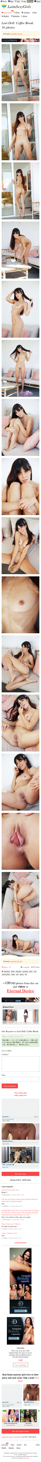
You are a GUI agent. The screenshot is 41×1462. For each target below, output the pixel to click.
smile (13, 974)
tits (26, 974)
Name (3, 1075)
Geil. (3, 1236)
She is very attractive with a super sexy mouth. (16, 1217)
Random (16, 16)
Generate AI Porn (15, 1180)
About (25, 16)
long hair (18, 971)
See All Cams (20, 1174)
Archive (27, 12)
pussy (30, 971)
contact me (26, 1458)
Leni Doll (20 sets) (16, 34)
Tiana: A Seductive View (9, 1233)
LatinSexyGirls (19, 6)
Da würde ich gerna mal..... (10, 1226)
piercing (25, 971)
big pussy (7, 971)
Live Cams (8, 12)
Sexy (3, 1204)
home (13, 971)
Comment (5, 1054)
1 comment (26, 967)
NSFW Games (26, 1180)
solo (17, 974)
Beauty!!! (5, 1192)
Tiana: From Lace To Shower (11, 1224)
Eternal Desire (20, 990)
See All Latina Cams (20, 1431)
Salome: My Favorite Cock (10, 1190)
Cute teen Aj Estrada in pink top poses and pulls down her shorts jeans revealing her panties (20, 1200)
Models (6, 16)
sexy (35, 971)
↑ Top (37, 1445)
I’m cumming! (20, 1365)
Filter (17, 12)
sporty (22, 974)
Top (35, 12)
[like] (2, 967)
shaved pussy (6, 974)
